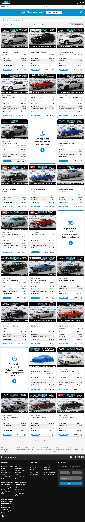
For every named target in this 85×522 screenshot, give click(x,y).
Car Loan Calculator (49, 472)
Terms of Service (48, 474)
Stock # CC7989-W (35, 95)
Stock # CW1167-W (7, 278)
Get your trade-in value (54, 12)
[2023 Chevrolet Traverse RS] (14, 129)
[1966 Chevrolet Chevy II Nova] (70, 357)
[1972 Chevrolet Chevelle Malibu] (42, 83)
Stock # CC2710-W (35, 324)
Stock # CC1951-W (35, 232)
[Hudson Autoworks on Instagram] (82, 457)
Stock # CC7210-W (35, 187)
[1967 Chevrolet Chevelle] (70, 403)
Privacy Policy (33, 474)
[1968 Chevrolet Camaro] (42, 312)
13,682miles (22, 282)
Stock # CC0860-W (63, 141)
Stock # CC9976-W (7, 187)
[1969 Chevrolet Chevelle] (14, 312)
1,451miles (51, 100)
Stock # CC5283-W (63, 415)
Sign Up (70, 483)
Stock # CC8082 (6, 95)
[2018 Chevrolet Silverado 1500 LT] (42, 357)
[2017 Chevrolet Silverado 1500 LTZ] (70, 83)
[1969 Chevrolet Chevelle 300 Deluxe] (70, 312)
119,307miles (22, 100)
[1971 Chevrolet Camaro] (42, 175)
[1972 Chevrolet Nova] (14, 175)
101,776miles (22, 54)
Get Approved (33, 472)
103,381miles (50, 374)
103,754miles (22, 146)
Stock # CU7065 (35, 50)
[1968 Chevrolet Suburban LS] (14, 220)
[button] (76, 2)
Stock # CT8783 (63, 95)
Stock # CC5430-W (35, 278)
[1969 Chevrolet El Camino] (70, 129)
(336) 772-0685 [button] (5, 477)
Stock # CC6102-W (63, 278)
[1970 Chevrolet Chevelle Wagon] (14, 266)
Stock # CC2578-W (63, 369)
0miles (61, 146)
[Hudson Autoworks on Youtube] (78, 457)
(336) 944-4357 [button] (6, 516)
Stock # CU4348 (63, 50)
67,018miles (79, 100)
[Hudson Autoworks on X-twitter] (74, 457)
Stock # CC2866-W (63, 324)
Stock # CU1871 (6, 141)
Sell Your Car (47, 469)
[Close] (81, 11)
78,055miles (50, 282)
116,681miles (79, 54)
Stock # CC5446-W (7, 324)
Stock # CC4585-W (63, 187)
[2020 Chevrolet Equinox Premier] (14, 38)
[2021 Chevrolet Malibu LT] (14, 83)
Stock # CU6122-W (7, 232)
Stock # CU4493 (6, 50)
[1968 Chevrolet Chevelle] (70, 266)
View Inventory (33, 467)
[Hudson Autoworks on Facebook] (70, 457)
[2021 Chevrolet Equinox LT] (42, 38)
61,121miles (51, 54)
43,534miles (62, 191)
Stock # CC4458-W (7, 415)
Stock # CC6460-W (35, 415)
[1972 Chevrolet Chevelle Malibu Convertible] (42, 266)
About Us (32, 469)
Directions (46, 467)
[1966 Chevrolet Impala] (70, 175)
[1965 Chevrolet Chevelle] (42, 403)
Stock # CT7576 (35, 369)
